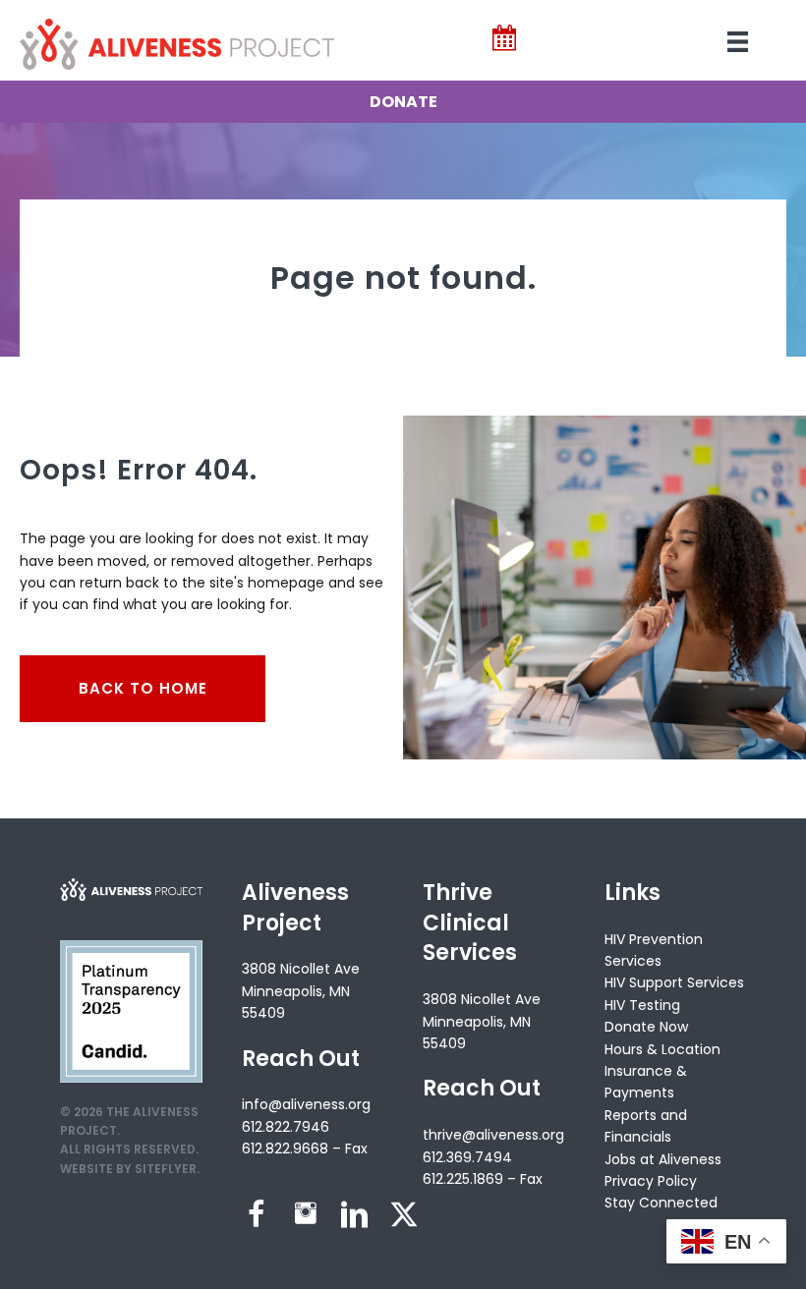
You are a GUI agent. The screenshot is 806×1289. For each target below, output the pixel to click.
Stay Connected (661, 1202)
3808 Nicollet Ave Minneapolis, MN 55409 (301, 991)
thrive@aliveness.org (493, 1135)
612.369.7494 (467, 1157)
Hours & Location (662, 1049)
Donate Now (646, 1027)
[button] (256, 1214)
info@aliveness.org (306, 1104)
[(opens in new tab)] (131, 1011)
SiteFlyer (166, 1168)
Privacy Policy (650, 1181)
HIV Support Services (674, 982)
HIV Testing (642, 1005)
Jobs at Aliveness (662, 1159)
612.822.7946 (285, 1127)
